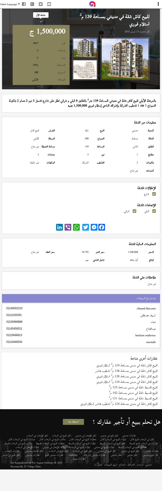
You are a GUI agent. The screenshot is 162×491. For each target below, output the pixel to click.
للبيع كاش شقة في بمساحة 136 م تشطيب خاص (126, 370)
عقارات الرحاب (12, 451)
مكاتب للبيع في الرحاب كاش (52, 439)
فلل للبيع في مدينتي (106, 451)
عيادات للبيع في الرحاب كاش (21, 439)
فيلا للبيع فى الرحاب (58, 451)
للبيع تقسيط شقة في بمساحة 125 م (133, 387)
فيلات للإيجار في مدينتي (54, 447)
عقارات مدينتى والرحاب (94, 455)
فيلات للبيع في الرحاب (79, 447)
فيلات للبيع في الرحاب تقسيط (82, 443)
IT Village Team (32, 466)
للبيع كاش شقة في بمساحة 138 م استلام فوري (127, 376)
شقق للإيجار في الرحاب (37, 435)
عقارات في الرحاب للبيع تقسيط (143, 443)
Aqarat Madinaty (45, 463)
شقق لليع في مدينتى (109, 435)
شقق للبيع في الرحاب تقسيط (112, 443)
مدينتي (148, 464)
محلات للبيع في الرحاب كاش (82, 439)
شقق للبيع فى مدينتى (130, 451)
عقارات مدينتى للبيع (54, 455)
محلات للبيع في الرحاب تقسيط (50, 443)
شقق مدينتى (132, 455)
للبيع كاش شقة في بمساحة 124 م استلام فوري (127, 365)
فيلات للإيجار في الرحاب (27, 447)
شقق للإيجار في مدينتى (85, 435)
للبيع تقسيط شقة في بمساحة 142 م (133, 392)
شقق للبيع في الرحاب (61, 435)
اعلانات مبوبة (79, 459)
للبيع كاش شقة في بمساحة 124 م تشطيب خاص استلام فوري (119, 403)
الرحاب (140, 464)
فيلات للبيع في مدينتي (104, 447)
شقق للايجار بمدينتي (34, 451)
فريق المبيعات (110, 464)
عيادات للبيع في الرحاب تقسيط (132, 447)
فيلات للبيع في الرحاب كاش (113, 439)
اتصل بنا (98, 464)
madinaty (73, 455)
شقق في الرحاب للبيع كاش (142, 439)
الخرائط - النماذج (127, 464)
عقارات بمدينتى (33, 455)
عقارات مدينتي (129, 435)
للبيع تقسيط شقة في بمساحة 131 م (133, 398)
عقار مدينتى (116, 455)
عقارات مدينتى (151, 451)
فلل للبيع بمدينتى (150, 455)
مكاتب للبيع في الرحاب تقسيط (18, 443)
